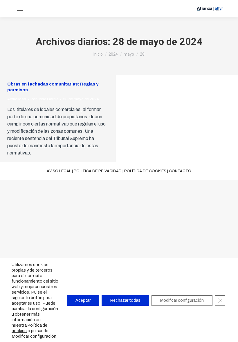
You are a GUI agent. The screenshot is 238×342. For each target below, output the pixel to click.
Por (44, 99)
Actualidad (16, 99)
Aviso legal (59, 171)
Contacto (180, 171)
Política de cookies (145, 171)
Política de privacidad (98, 171)
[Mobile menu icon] (20, 8)
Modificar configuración (34, 336)
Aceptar (83, 300)
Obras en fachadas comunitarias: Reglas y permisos (52, 87)
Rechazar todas (125, 300)
